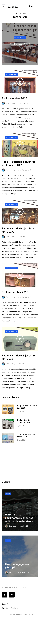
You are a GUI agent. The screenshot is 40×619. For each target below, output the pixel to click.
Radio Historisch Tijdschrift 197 (24, 421)
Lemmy (17, 51)
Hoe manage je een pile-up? (17, 565)
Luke (14, 526)
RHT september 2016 (15, 292)
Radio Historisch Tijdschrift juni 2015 (18, 357)
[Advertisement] (18, 461)
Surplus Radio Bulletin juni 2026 (27, 406)
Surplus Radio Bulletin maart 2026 (27, 435)
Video (8, 494)
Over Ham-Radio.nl (10, 608)
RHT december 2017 (14, 98)
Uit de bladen (20, 37)
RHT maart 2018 (20, 44)
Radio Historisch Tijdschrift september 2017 (18, 163)
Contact (5, 604)
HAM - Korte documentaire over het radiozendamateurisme (19, 518)
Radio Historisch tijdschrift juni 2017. (18, 230)
